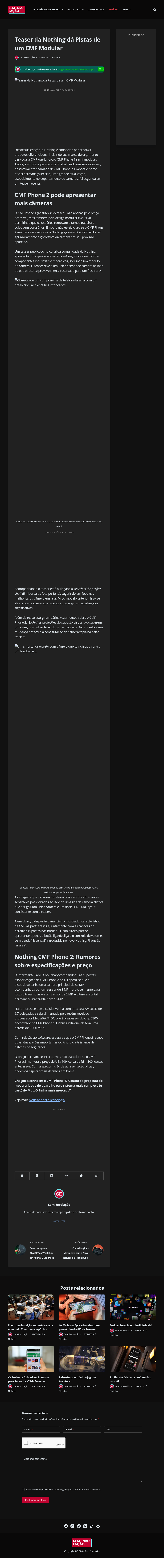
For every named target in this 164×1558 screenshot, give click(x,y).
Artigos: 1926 (59, 1221)
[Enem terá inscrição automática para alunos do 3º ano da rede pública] (31, 1307)
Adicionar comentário (36, 1458)
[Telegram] (66, 1176)
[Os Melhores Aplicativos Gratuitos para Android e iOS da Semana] (82, 1307)
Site (108, 1429)
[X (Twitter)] (37, 1176)
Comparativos (96, 9)
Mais (125, 9)
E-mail (70, 1429)
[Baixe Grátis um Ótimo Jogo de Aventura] (82, 1359)
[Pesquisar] (154, 9)
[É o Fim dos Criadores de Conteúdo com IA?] (133, 1359)
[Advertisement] (59, 115)
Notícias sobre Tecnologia (47, 1100)
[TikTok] (92, 1526)
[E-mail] (96, 1176)
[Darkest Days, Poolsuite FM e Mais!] (133, 1307)
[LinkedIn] (51, 1176)
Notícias (114, 9)
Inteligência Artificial (46, 9)
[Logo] (82, 1543)
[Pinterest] (79, 1526)
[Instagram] (72, 1526)
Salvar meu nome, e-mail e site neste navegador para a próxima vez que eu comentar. (63, 1489)
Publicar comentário (35, 1499)
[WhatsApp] (81, 1176)
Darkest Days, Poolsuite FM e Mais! (131, 1325)
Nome (28, 1429)
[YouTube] (85, 1526)
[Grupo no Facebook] (98, 1526)
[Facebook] (22, 1176)
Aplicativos (74, 9)
